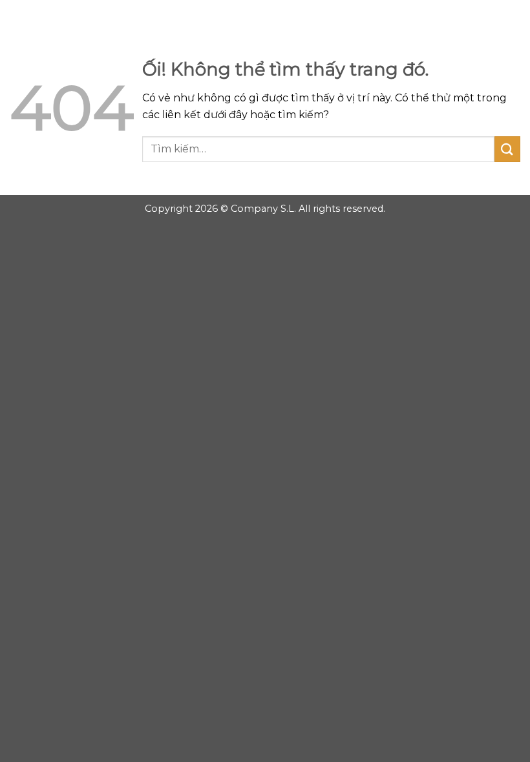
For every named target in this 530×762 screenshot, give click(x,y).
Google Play (265, 20)
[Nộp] (507, 148)
